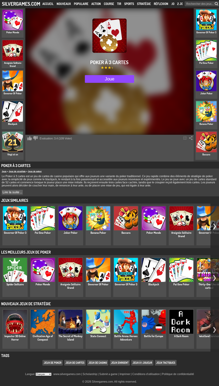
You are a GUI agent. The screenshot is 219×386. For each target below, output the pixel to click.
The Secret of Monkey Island (70, 337)
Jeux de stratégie (17, 171)
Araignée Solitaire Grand (181, 234)
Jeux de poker (35, 171)
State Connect (98, 336)
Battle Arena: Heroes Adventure (126, 337)
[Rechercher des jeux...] (217, 3)
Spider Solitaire (15, 284)
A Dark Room (181, 336)
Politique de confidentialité (178, 374)
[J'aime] (29, 138)
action (96, 4)
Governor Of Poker (98, 284)
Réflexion (161, 4)
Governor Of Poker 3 (15, 232)
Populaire (81, 4)
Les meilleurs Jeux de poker (26, 252)
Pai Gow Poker (43, 232)
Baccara (126, 232)
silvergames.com (21, 4)
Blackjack (153, 284)
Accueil (48, 4)
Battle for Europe (153, 336)
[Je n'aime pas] (35, 138)
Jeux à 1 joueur (142, 362)
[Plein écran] (185, 138)
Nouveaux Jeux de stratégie (26, 303)
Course (109, 4)
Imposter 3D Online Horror (15, 337)
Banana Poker (98, 232)
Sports (129, 4)
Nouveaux (64, 4)
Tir (119, 4)
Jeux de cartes (75, 362)
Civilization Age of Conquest (43, 337)
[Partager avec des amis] (191, 138)
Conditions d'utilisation (146, 374)
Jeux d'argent (119, 362)
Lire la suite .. (12, 192)
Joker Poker (71, 232)
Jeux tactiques (165, 362)
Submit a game (108, 374)
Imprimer (125, 374)
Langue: (30, 374)
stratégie (144, 4)
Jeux (4, 171)
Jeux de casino (97, 362)
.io (172, 4)
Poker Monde (153, 232)
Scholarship (90, 374)
